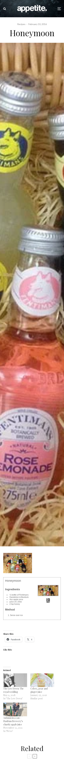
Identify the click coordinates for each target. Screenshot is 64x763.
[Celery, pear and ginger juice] (42, 680)
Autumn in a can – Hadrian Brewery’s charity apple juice (13, 721)
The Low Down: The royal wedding (13, 690)
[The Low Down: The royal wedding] (15, 680)
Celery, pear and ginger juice (39, 690)
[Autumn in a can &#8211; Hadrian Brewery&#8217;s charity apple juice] (15, 709)
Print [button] (48, 602)
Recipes (21, 24)
